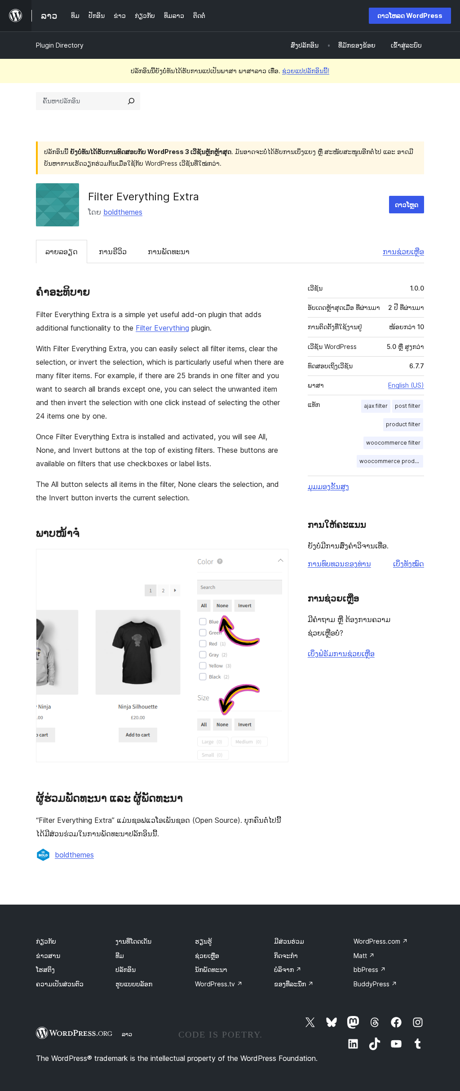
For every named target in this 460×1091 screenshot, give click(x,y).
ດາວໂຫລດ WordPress (409, 15)
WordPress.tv (219, 984)
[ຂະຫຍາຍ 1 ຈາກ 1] (276, 561)
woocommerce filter (393, 442)
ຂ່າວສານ (48, 955)
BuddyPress (375, 984)
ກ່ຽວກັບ (46, 941)
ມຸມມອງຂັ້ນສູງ (328, 486)
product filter (403, 424)
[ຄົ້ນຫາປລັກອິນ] (131, 101)
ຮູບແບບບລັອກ (133, 984)
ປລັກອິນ (125, 969)
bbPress (370, 969)
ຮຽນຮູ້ (203, 941)
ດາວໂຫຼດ (406, 204)
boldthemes (122, 212)
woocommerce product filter (391, 461)
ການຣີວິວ (113, 251)
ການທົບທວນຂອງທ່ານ (339, 563)
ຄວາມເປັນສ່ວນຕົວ (60, 984)
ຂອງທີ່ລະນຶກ (294, 984)
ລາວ (127, 1034)
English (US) (406, 385)
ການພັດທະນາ (169, 251)
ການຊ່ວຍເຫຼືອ (403, 251)
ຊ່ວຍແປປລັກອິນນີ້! (305, 71)
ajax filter (376, 405)
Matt (364, 955)
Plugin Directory (60, 45)
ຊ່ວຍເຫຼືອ (207, 955)
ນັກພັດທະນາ (211, 969)
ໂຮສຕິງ (45, 969)
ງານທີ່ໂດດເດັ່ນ (133, 941)
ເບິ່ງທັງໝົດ (408, 563)
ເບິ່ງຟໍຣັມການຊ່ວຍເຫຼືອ (341, 653)
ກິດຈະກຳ (286, 955)
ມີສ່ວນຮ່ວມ (289, 941)
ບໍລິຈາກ (287, 969)
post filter (407, 405)
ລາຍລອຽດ (61, 251)
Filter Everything (162, 327)
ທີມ (119, 955)
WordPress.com (381, 941)
